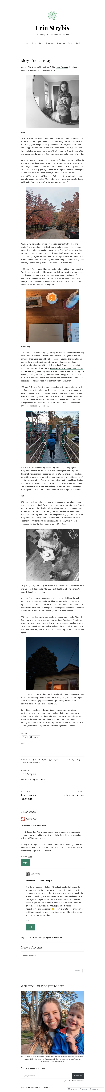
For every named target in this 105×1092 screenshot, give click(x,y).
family (53, 760)
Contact (71, 43)
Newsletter (61, 43)
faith (24, 762)
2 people (30, 856)
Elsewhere (50, 43)
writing (37, 762)
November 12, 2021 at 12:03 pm (39, 881)
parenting (76, 760)
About (34, 43)
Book (78, 43)
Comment (77, 970)
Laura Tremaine (62, 67)
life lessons (60, 760)
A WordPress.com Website (40, 1087)
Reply (25, 863)
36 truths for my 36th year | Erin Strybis (46, 937)
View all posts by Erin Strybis (33, 779)
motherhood (68, 760)
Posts (41, 43)
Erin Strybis (52, 27)
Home (27, 43)
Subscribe (78, 1076)
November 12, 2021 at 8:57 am (33, 826)
